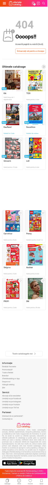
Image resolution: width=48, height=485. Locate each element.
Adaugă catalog (8, 385)
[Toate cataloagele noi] (44, 67)
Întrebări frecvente (9, 367)
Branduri (5, 376)
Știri (3, 388)
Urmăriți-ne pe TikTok (10, 408)
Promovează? (7, 370)
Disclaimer (6, 473)
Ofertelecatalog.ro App (11, 379)
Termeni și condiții (18, 473)
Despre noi (6, 382)
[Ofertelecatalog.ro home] (15, 3)
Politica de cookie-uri (24, 476)
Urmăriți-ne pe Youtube (11, 405)
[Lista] (38, 3)
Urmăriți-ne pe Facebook (11, 399)
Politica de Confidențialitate (36, 473)
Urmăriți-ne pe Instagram (11, 402)
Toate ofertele (7, 373)
